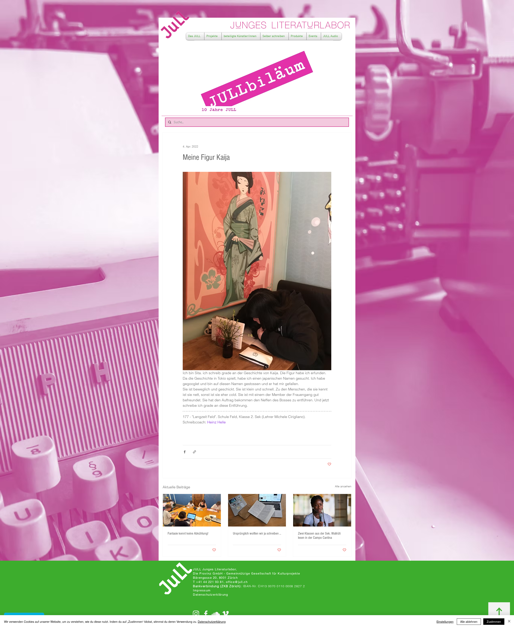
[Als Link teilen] (194, 452)
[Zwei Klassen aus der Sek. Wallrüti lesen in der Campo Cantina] (322, 510)
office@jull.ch (237, 582)
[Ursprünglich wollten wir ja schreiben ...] (257, 510)
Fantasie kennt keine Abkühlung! (188, 533)
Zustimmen (494, 622)
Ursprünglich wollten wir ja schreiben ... (257, 533)
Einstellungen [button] (445, 622)
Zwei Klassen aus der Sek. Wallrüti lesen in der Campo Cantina (319, 535)
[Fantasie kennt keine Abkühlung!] (192, 510)
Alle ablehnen (468, 622)
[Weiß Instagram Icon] (196, 614)
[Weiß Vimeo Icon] (225, 614)
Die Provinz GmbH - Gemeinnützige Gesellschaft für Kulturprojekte (246, 573)
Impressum (202, 590)
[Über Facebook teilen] (185, 452)
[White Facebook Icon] (206, 614)
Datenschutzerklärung (212, 622)
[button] (195, 36)
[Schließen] (509, 621)
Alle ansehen (343, 486)
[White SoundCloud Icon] (215, 614)
